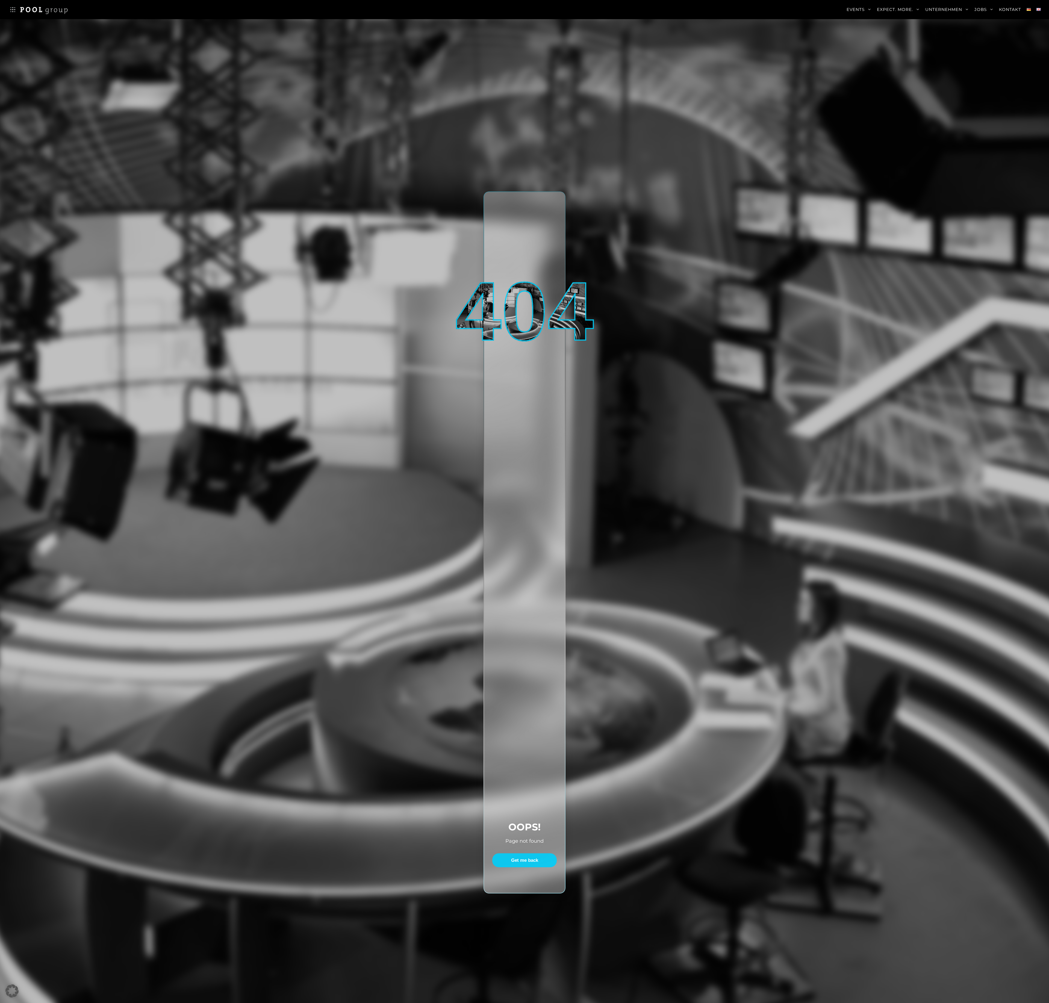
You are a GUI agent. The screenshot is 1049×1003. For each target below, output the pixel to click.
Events (856, 9)
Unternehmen (943, 9)
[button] (12, 991)
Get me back (524, 860)
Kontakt (1010, 9)
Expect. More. (895, 9)
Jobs (980, 9)
